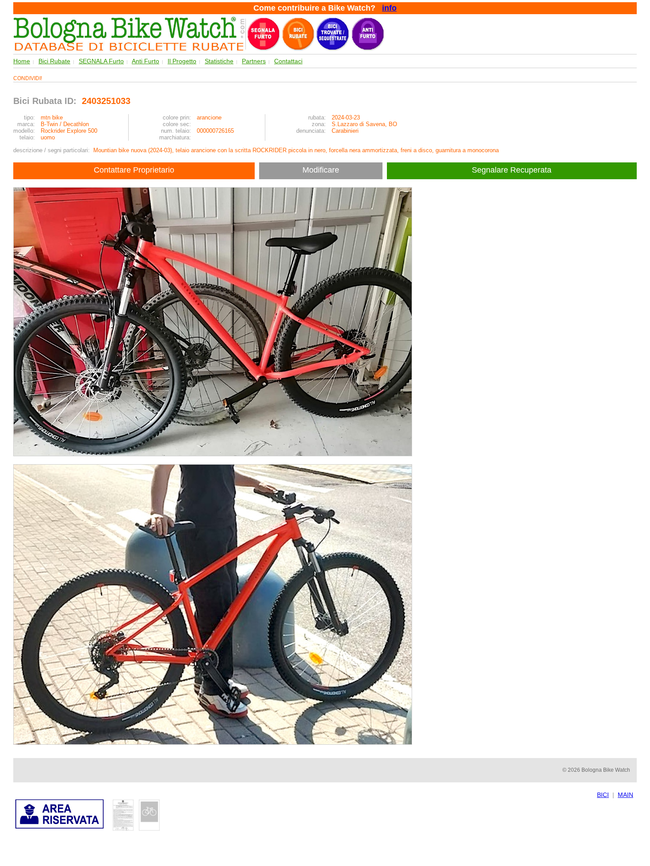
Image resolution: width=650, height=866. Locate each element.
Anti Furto (145, 61)
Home (21, 61)
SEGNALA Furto (101, 61)
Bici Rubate (54, 61)
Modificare (320, 170)
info (389, 8)
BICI (603, 794)
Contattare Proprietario (134, 170)
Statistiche (219, 61)
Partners (254, 61)
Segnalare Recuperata (513, 170)
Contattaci (288, 61)
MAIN (625, 794)
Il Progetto (182, 61)
